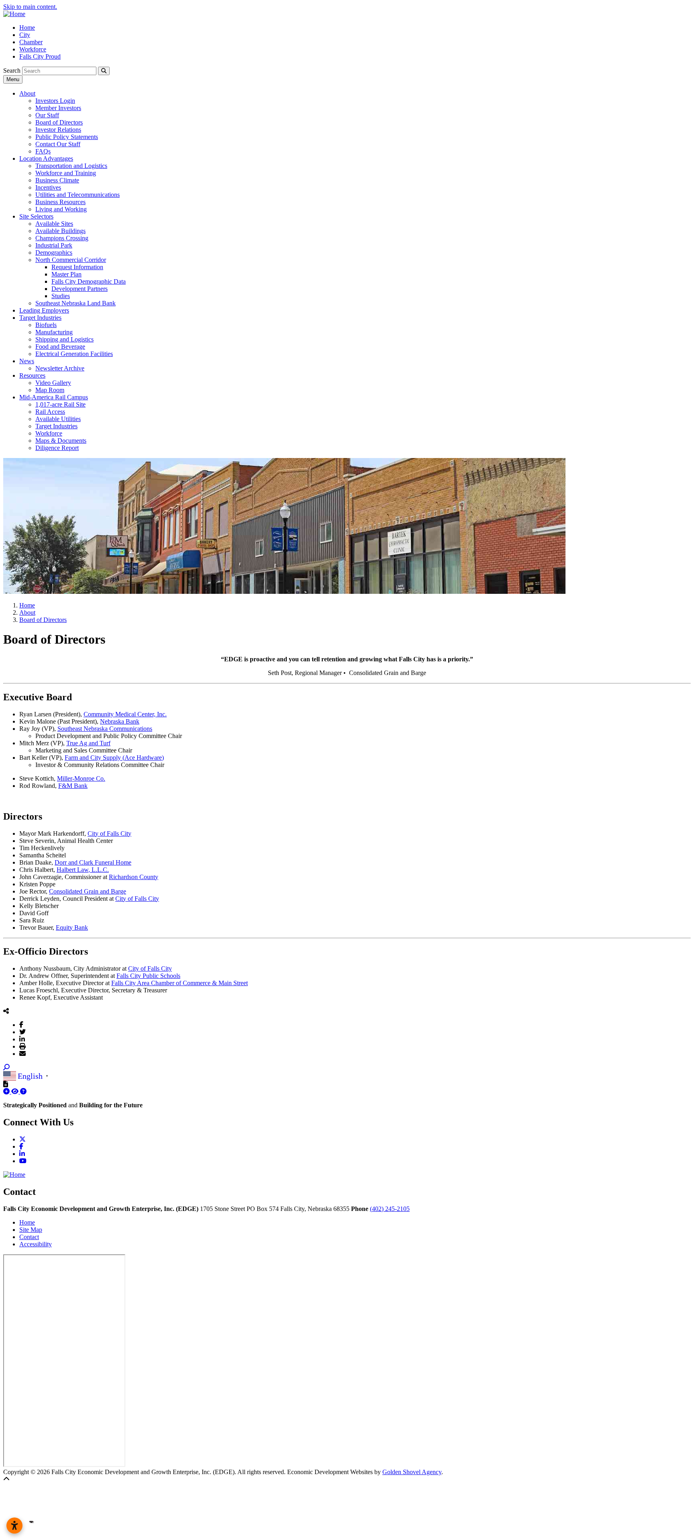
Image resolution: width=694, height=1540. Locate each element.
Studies (60, 295)
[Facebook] (21, 1024)
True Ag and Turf (88, 743)
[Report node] (5, 1084)
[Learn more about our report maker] (23, 1091)
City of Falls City (109, 833)
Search (11, 70)
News (26, 361)
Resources (32, 375)
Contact (29, 1236)
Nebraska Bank (119, 721)
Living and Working (61, 209)
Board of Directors (59, 122)
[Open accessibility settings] (14, 1526)
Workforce (32, 49)
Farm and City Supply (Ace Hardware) (114, 757)
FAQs (43, 151)
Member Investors (58, 107)
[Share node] (6, 1011)
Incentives (48, 187)
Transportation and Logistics (71, 165)
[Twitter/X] (22, 1032)
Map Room (49, 390)
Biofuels (46, 324)
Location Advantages (46, 158)
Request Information (77, 267)
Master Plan (66, 274)
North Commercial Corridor (70, 259)
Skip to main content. (30, 6)
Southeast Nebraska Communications (104, 728)
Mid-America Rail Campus (53, 397)
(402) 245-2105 (390, 1208)
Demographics (53, 252)
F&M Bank (73, 785)
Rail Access (50, 411)
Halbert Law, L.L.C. (83, 869)
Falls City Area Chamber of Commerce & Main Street (179, 983)
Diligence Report (57, 447)
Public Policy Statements (66, 136)
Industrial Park (53, 245)
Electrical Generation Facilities (74, 353)
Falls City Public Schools (148, 975)
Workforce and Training (65, 173)
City (24, 34)
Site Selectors (36, 216)
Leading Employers (44, 310)
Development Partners (79, 288)
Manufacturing (54, 332)
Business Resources (60, 201)
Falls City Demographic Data (88, 281)
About (27, 93)
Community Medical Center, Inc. (125, 714)
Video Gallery (53, 382)
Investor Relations (58, 129)
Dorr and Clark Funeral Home (93, 862)
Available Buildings (60, 230)
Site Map (30, 1229)
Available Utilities (58, 418)
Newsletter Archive (59, 368)
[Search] (104, 71)
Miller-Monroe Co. (81, 778)
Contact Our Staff (57, 144)
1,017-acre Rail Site (60, 404)
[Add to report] (7, 1091)
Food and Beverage (60, 346)
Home (27, 27)
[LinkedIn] (22, 1039)
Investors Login (55, 100)
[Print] (22, 1046)
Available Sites (54, 223)
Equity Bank (72, 927)
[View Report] (15, 1091)
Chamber (31, 42)
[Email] (22, 1053)
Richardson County (133, 876)
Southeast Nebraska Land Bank (75, 303)
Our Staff (47, 115)
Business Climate (57, 180)
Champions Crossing (61, 238)
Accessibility (35, 1244)
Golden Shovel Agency (411, 1471)
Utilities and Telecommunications (77, 194)
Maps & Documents (60, 440)
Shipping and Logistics (64, 339)
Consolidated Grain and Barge (87, 891)
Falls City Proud (40, 56)
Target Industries (40, 317)
